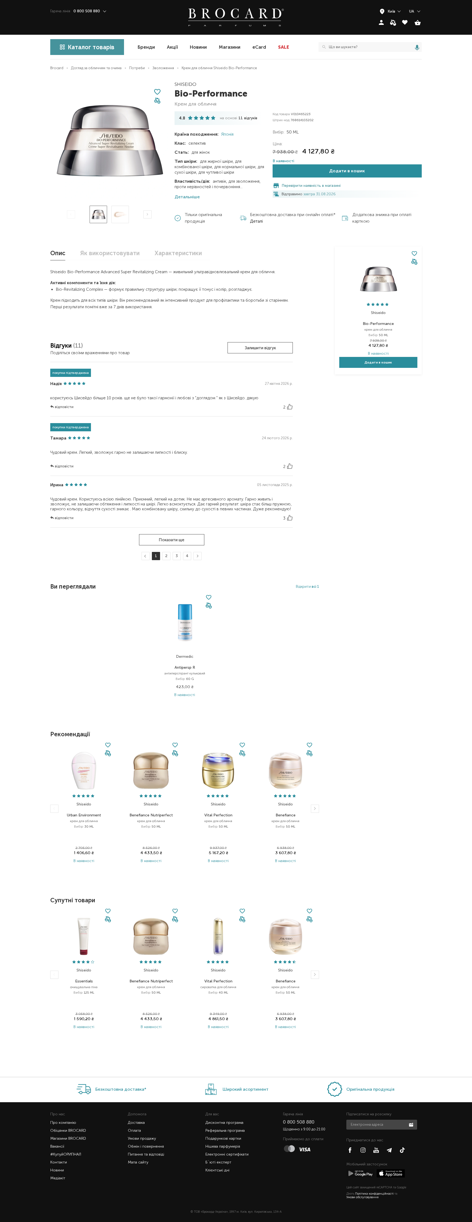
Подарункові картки (223, 1138)
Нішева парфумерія (222, 1146)
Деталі (256, 221)
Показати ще (171, 539)
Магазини (229, 47)
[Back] (54, 809)
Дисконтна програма (224, 1122)
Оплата (134, 1130)
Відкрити (307, 586)
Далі (196, 556)
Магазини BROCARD (68, 1138)
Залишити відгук (260, 347)
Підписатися (411, 1124)
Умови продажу (142, 1138)
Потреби (137, 68)
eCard (259, 47)
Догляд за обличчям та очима (96, 68)
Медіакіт (57, 1178)
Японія (227, 134)
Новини (198, 47)
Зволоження (163, 68)
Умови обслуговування (362, 1197)
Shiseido (185, 84)
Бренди (146, 47)
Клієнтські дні (217, 1170)
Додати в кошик (347, 170)
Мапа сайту (138, 1162)
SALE (283, 47)
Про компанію (63, 1122)
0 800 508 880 (298, 1122)
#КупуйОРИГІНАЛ (65, 1154)
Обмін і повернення (146, 1146)
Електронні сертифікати (227, 1154)
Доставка (136, 1122)
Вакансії (57, 1146)
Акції (172, 47)
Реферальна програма (225, 1130)
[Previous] (71, 214)
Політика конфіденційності (374, 1193)
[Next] (147, 214)
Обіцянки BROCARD (68, 1130)
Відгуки (61, 345)
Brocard (56, 68)
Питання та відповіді (146, 1154)
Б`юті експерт (218, 1162)
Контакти (58, 1162)
